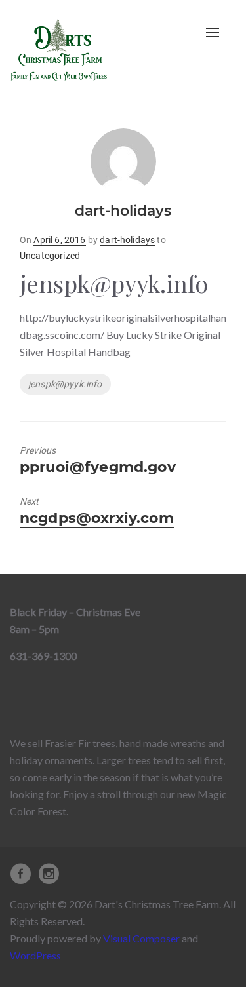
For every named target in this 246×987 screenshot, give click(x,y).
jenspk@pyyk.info (65, 384)
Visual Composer (141, 938)
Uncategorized (50, 255)
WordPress (35, 955)
